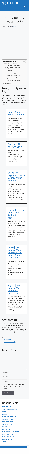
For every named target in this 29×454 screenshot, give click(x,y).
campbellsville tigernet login (10, 431)
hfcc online (7, 339)
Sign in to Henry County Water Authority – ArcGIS (14, 73)
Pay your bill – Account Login (14, 67)
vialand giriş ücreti (7, 434)
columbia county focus (9, 416)
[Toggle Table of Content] (23, 61)
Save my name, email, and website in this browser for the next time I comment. (15, 386)
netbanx (4, 411)
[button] (21, 7)
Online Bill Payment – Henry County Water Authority (15, 69)
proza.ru (4, 414)
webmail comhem (7, 439)
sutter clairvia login (7, 419)
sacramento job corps (8, 436)
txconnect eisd (6, 406)
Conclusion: (7, 83)
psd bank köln (6, 426)
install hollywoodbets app (9, 409)
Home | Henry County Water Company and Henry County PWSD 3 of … (16, 77)
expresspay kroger (7, 421)
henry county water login (11, 63)
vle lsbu (4, 441)
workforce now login (8, 429)
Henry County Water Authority (13, 65)
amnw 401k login (7, 424)
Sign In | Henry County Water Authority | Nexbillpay (14, 81)
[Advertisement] (14, 44)
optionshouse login (9, 342)
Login (6, 337)
